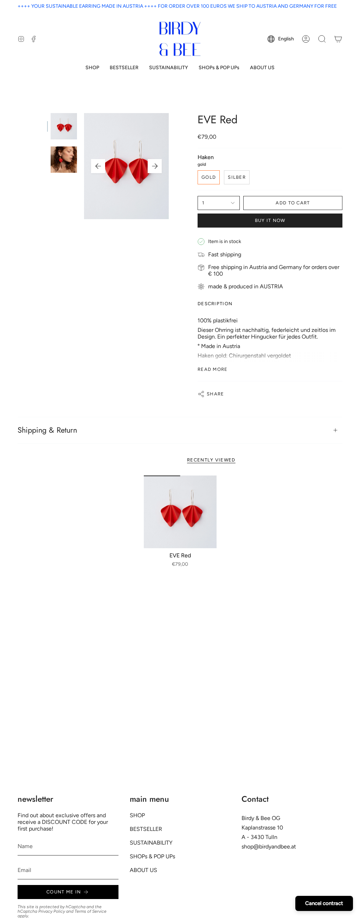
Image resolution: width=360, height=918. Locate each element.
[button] (92, 68)
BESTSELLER (146, 829)
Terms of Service (91, 911)
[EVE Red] (180, 512)
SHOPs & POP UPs (152, 856)
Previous (98, 166)
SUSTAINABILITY (151, 842)
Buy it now (270, 220)
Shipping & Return (47, 430)
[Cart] (338, 39)
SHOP (137, 815)
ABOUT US (143, 870)
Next (155, 166)
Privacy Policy (51, 911)
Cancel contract (324, 903)
